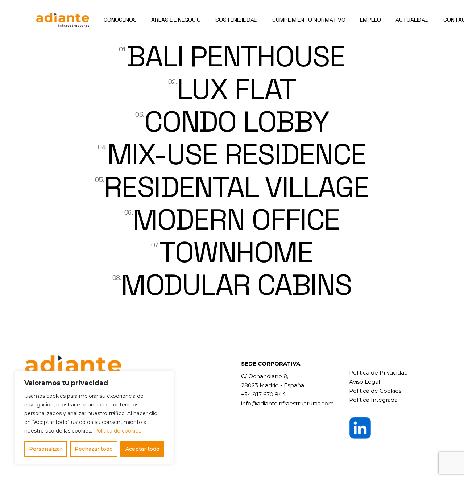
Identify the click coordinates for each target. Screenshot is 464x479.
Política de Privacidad (378, 372)
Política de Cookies (375, 390)
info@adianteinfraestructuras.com (287, 403)
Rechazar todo (94, 449)
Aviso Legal (364, 381)
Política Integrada (373, 399)
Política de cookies (117, 431)
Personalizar (45, 449)
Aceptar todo (142, 449)
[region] (94, 417)
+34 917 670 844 (263, 394)
